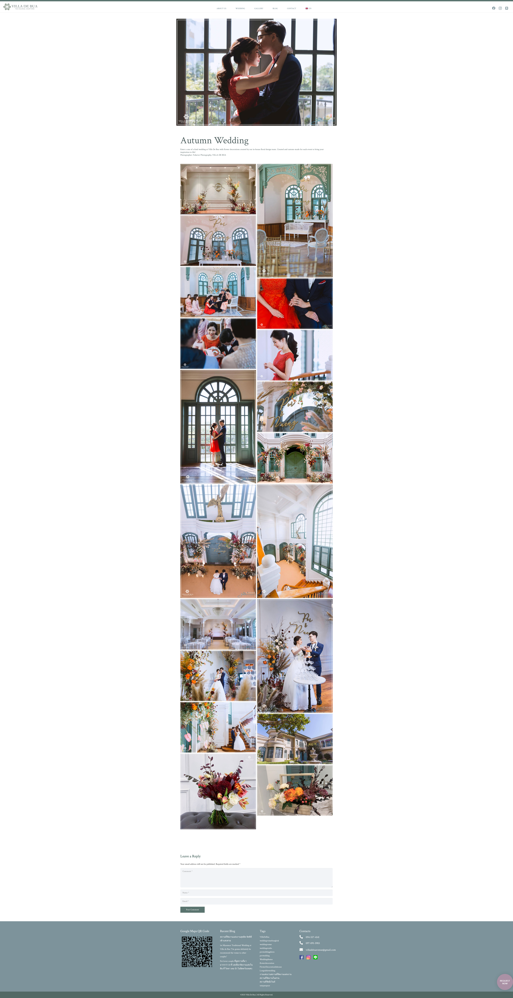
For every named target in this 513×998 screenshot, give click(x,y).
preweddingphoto (267, 952)
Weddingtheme (266, 959)
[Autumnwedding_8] (218, 426)
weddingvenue (266, 944)
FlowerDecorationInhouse (271, 967)
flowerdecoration (267, 963)
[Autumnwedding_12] (295, 541)
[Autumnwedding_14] (295, 656)
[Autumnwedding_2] (218, 240)
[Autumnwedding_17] (295, 739)
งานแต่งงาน (265, 974)
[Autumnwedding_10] (295, 458)
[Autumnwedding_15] (218, 676)
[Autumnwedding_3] (218, 292)
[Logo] (20, 6)
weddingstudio (266, 948)
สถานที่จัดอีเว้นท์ (267, 981)
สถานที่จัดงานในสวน (269, 978)
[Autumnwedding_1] (295, 220)
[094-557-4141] (302, 937)
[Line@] (506, 8)
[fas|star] (301, 958)
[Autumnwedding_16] (218, 727)
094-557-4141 (312, 937)
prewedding (265, 955)
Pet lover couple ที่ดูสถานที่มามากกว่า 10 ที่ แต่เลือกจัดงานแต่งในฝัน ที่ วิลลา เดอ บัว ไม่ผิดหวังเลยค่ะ (236, 965)
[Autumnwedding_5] (218, 343)
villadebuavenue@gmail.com (321, 950)
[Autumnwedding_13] (218, 624)
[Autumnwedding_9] (295, 407)
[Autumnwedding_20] (218, 189)
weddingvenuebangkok (269, 940)
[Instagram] (500, 8)
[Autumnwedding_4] (295, 303)
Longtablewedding (267, 970)
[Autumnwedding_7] (295, 355)
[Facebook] (494, 8)
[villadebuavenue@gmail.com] (302, 950)
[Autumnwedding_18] (218, 791)
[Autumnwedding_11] (218, 541)
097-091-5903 (313, 943)
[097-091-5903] (302, 943)
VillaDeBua (264, 937)
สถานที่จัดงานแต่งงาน (281, 974)
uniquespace (265, 985)
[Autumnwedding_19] (295, 790)
